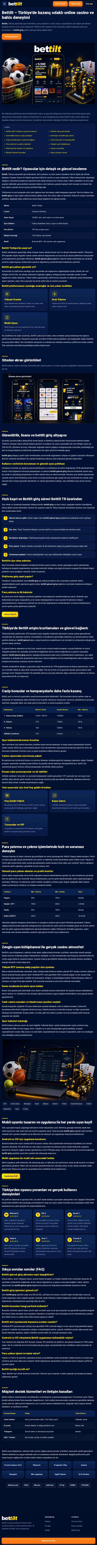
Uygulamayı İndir (11, 1176)
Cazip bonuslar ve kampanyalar (63, 140)
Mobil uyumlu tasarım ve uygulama (19, 148)
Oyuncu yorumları (57, 148)
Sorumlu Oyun (76, 1521)
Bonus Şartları (76, 1526)
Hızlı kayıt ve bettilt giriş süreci (62, 136)
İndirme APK (60, 4)
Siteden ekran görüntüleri (60, 131)
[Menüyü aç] (4, 3)
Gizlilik (47, 1530)
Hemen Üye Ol (10, 614)
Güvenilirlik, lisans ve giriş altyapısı (19, 136)
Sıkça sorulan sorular (59, 153)
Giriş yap (89, 4)
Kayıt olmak (75, 4)
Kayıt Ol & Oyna (48, 1541)
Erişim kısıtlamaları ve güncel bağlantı (20, 140)
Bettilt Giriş (75, 1530)
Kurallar (48, 1526)
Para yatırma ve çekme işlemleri (18, 144)
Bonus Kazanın (11, 37)
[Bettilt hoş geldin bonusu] (48, 73)
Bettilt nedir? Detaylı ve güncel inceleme (21, 131)
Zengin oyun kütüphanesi (60, 144)
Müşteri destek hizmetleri (16, 153)
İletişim (48, 1521)
